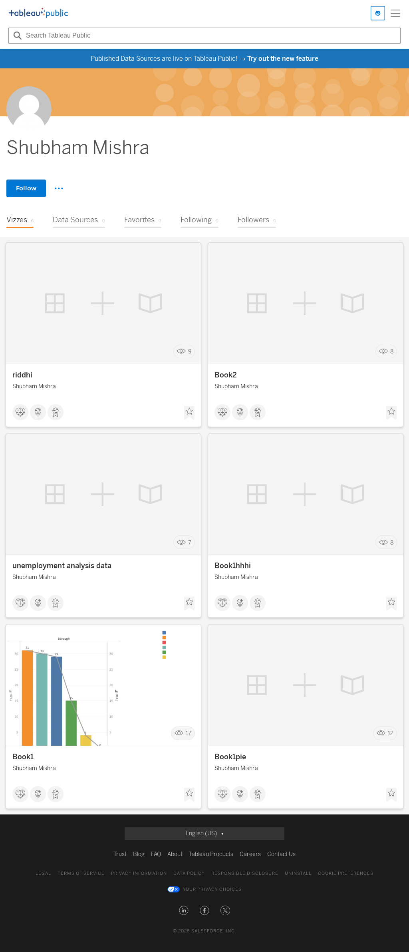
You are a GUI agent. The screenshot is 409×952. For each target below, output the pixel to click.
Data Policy (189, 873)
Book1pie (230, 756)
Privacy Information (139, 873)
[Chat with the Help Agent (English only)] (378, 13)
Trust (120, 854)
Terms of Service (81, 873)
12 (390, 733)
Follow (26, 188)
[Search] (16, 35)
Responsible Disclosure (244, 873)
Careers (250, 854)
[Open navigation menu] (395, 13)
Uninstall (298, 873)
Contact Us (281, 854)
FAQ (156, 854)
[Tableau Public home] (38, 13)
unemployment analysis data (61, 565)
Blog (139, 854)
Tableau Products (211, 854)
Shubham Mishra (34, 386)
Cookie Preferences (345, 873)
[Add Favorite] (189, 413)
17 (188, 733)
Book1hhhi (232, 565)
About (175, 854)
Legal (43, 873)
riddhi (22, 375)
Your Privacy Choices (212, 889)
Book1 (23, 756)
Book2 (225, 375)
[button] (183, 910)
